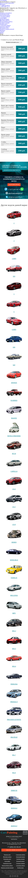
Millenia (14, 595)
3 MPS (14, 258)
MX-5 (14, 648)
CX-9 (14, 524)
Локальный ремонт (5, 15)
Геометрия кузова (4, 14)
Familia (14, 578)
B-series (14, 400)
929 (14, 365)
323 (14, 276)
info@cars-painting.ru (15, 193)
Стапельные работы (5, 25)
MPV (14, 613)
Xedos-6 (14, 808)
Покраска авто (7, 854)
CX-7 (14, 507)
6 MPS (14, 329)
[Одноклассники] (13, 876)
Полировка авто (4, 28)
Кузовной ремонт (4, 19)
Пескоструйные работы (6, 21)
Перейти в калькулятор (12, 170)
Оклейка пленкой (4, 23)
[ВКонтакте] (10, 876)
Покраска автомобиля (6, 13)
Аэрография (3, 18)
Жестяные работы (4, 20)
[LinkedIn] (17, 876)
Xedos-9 (14, 826)
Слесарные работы (5, 16)
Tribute (14, 790)
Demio (14, 542)
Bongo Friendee (14, 436)
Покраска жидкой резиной (7, 29)
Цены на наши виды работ (7, 3)
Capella (14, 471)
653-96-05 (5, 5)
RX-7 (14, 755)
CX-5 (14, 489)
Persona (14, 684)
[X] (15, 876)
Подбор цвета (3, 24)
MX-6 (14, 666)
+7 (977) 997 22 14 (14, 189)
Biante (14, 418)
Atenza (14, 382)
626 (14, 347)
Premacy (14, 702)
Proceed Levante (14, 719)
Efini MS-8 (14, 560)
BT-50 (14, 453)
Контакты (2, 4)
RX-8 (14, 772)
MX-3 (14, 631)
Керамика (2, 30)
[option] (14, 100)
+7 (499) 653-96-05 (14, 847)
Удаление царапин (5, 26)
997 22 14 (5, 6)
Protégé (14, 737)
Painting (9, 832)
